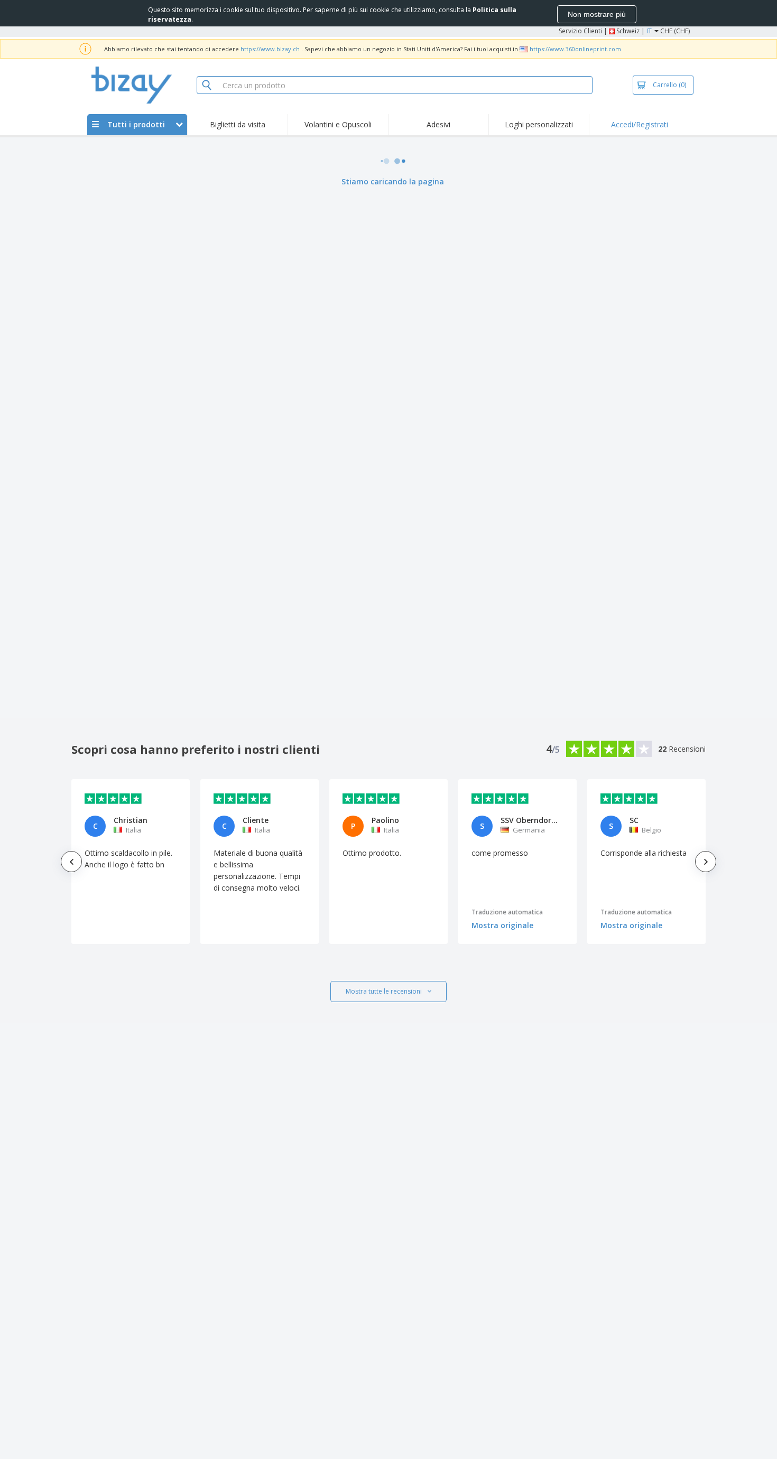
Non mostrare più (597, 14)
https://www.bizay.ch (270, 49)
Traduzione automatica (507, 912)
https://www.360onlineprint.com (575, 49)
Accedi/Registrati (639, 124)
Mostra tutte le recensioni (384, 991)
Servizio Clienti (580, 30)
